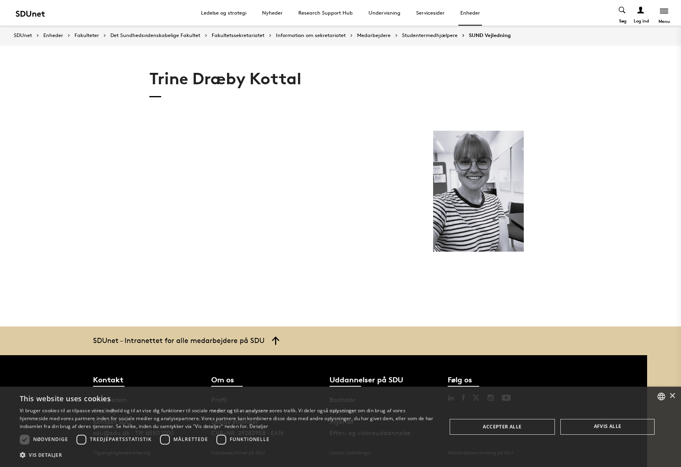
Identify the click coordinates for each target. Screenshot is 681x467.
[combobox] (661, 396)
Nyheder (272, 12)
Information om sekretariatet (311, 35)
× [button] (672, 396)
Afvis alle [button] (607, 426)
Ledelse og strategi (223, 12)
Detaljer (258, 426)
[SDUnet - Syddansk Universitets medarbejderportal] (30, 13)
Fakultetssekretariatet (238, 35)
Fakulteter (86, 35)
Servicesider (430, 12)
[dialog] (340, 427)
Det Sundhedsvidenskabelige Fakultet (155, 35)
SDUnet (23, 35)
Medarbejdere (374, 35)
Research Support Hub (325, 12)
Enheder (470, 12)
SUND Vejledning (490, 35)
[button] (227, 455)
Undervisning (384, 12)
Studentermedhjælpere (430, 35)
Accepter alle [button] (502, 426)
